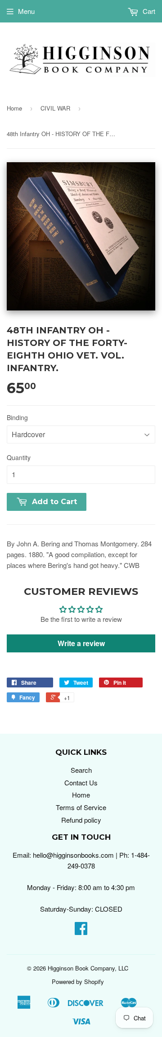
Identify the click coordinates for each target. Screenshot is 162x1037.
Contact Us (81, 782)
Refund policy (81, 819)
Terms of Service (81, 807)
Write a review (81, 643)
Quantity (19, 457)
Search (81, 770)
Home (14, 108)
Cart (148, 11)
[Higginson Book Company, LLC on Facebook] (81, 930)
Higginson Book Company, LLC (88, 968)
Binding (17, 417)
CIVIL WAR (55, 108)
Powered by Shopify (78, 981)
